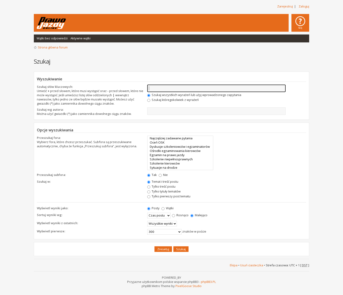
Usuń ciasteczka (251, 265)
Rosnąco (182, 215)
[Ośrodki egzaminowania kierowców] (180, 151)
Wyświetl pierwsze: (51, 231)
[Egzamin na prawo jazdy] (180, 155)
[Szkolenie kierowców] (180, 163)
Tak (154, 175)
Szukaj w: (44, 181)
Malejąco (200, 215)
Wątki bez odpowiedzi (52, 38)
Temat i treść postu (164, 181)
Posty (155, 208)
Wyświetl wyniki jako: (52, 208)
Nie (165, 175)
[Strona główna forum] (51, 23)
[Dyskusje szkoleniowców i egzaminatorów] (180, 146)
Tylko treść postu (163, 186)
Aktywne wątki (80, 38)
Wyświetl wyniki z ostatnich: (57, 223)
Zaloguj (304, 6)
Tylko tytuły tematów (166, 191)
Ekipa (234, 265)
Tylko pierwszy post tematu (170, 196)
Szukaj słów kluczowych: (55, 87)
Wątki (169, 208)
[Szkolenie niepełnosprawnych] (180, 159)
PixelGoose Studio (188, 286)
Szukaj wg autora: (50, 109)
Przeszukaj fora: (49, 138)
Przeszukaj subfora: (51, 175)
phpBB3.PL (208, 282)
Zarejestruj (285, 6)
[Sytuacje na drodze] (180, 167)
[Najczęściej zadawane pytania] (180, 138)
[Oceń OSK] (180, 142)
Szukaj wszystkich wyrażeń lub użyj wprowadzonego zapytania (196, 95)
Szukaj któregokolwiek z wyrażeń (175, 100)
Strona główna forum (53, 47)
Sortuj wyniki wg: (49, 215)
